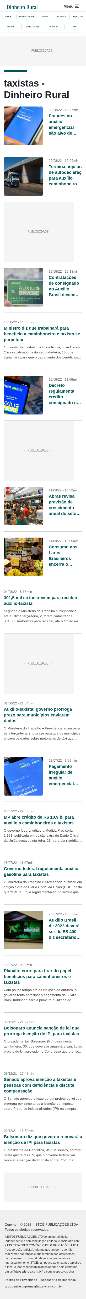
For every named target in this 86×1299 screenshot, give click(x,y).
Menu (10, 26)
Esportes (78, 16)
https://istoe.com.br (28, 1271)
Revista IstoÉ (27, 16)
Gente (45, 16)
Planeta (61, 16)
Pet (75, 26)
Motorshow (32, 26)
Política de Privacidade (21, 1280)
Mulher (53, 26)
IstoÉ (8, 16)
